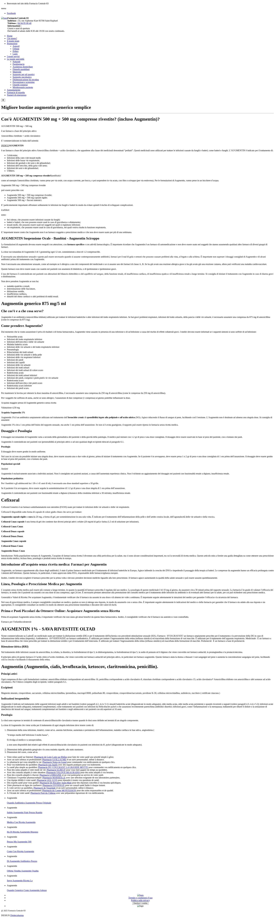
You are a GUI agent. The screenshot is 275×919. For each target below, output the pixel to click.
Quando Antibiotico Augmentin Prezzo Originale (29, 803)
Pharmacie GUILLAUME (54, 759)
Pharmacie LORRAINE (50, 775)
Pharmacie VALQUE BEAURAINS (63, 772)
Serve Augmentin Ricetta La (20, 880)
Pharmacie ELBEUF (56, 770)
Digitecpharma (17, 915)
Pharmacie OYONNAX (54, 785)
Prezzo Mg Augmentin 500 (19, 841)
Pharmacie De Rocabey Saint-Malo (56, 783)
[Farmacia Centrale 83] (4, 18)
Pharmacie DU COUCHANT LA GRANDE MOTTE (63, 767)
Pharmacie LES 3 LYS (47, 780)
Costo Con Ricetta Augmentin (20, 851)
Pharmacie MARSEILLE (53, 777)
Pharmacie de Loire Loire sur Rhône (50, 757)
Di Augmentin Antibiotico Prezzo (22, 861)
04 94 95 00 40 (24, 23)
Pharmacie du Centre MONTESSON (59, 790)
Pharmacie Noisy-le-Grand (54, 762)
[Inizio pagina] (3, 100)
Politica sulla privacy (140, 900)
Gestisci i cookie (140, 903)
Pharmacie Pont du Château (43, 793)
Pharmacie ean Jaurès (48, 764)
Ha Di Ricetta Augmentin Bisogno (22, 832)
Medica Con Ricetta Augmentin (21, 822)
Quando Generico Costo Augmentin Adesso (27, 890)
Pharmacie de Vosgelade (45, 788)
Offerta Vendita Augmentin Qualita (23, 871)
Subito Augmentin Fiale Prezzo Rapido (24, 812)
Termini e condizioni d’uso (140, 898)
